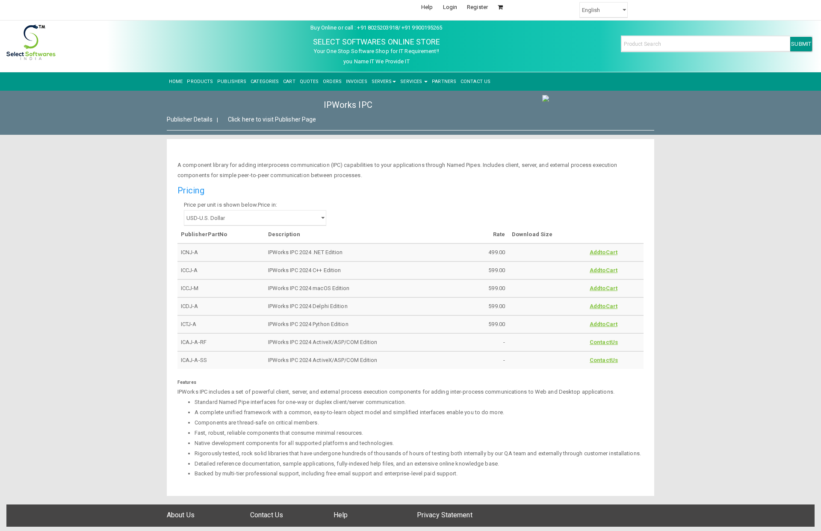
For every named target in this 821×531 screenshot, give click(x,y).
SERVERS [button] (382, 81)
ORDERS (332, 81)
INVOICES (356, 81)
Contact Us (266, 515)
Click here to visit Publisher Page (272, 119)
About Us (181, 515)
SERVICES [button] (411, 81)
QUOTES (309, 81)
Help (427, 7)
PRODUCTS (200, 81)
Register (477, 7)
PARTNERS (444, 81)
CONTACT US (475, 81)
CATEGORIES (265, 81)
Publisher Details (190, 119)
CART (289, 81)
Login (450, 7)
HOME (176, 81)
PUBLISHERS (231, 81)
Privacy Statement (445, 515)
